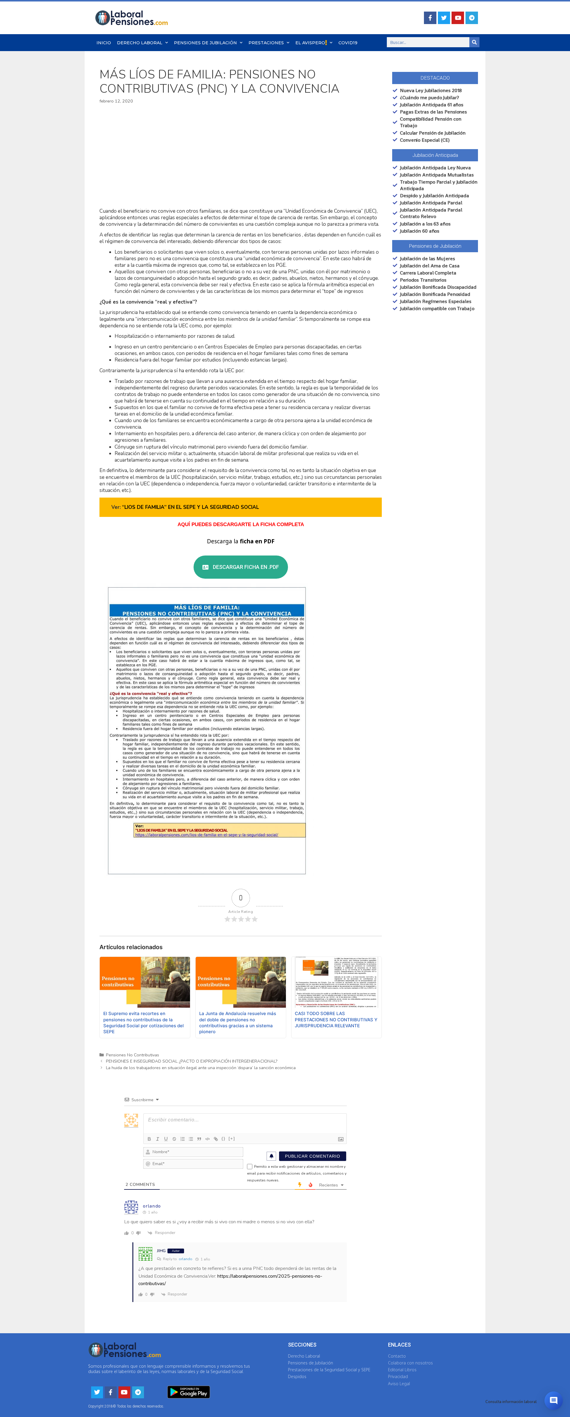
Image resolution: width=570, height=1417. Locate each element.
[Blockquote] (199, 1139)
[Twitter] (444, 18)
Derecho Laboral (139, 42)
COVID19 (347, 42)
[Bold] (149, 1139)
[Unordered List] (191, 1139)
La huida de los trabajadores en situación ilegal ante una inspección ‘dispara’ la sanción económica (201, 1068)
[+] (232, 1138)
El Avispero (310, 42)
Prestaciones (266, 42)
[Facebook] (430, 18)
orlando (185, 1259)
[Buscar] (474, 42)
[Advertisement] (240, 156)
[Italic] (157, 1139)
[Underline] (166, 1139)
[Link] (216, 1139)
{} (223, 1138)
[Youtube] (458, 18)
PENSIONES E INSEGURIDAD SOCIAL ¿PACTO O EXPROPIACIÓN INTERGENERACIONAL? (192, 1061)
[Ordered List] (182, 1139)
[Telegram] (472, 18)
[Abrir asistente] (553, 1400)
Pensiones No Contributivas (132, 1055)
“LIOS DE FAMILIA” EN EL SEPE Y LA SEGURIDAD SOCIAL (190, 507)
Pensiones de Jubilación (205, 42)
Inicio (103, 42)
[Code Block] (207, 1139)
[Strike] (174, 1139)
